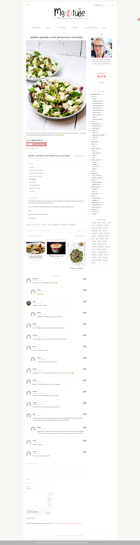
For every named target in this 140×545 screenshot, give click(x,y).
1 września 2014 (30, 230)
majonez (107, 233)
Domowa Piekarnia (95, 148)
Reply (85, 278)
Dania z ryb (95, 130)
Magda (39, 427)
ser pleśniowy (55, 224)
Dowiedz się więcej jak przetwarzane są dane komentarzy (67, 523)
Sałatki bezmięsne (96, 182)
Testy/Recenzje (61, 27)
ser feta (99, 249)
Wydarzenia (75, 27)
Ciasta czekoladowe (97, 105)
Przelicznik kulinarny (91, 27)
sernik (104, 249)
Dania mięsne (95, 128)
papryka (105, 241)
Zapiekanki (95, 137)
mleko (102, 238)
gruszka (29, 224)
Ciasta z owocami (96, 114)
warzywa (106, 254)
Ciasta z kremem (96, 112)
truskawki (94, 254)
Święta (92, 196)
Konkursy (93, 171)
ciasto (93, 225)
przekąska (100, 246)
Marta (39, 290)
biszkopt (94, 222)
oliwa (38, 224)
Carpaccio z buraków (76, 268)
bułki (99, 222)
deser (93, 228)
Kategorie (48, 27)
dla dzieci (98, 228)
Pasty (93, 191)
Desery (93, 144)
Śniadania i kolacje (95, 187)
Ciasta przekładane (97, 110)
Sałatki (56, 34)
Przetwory (94, 164)
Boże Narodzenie (96, 198)
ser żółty (94, 252)
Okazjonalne (94, 173)
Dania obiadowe (95, 123)
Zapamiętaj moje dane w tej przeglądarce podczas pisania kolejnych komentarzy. (50, 499)
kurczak (101, 233)
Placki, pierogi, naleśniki (98, 135)
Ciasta (92, 96)
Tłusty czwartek (96, 175)
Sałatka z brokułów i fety (79, 236)
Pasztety (94, 162)
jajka (100, 230)
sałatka (93, 249)
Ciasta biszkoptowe (97, 103)
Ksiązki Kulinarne (96, 204)
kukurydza (94, 233)
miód (34, 224)
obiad (106, 238)
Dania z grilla (94, 142)
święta (93, 262)
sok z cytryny (64, 224)
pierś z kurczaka (102, 244)
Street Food (95, 166)
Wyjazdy (94, 213)
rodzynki (107, 246)
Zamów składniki (39, 144)
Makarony (94, 132)
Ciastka (93, 121)
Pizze (93, 157)
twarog (100, 254)
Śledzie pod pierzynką (56, 256)
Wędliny (94, 169)
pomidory (94, 246)
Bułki (93, 150)
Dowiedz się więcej (99, 542)
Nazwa (28, 479)
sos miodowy (72, 224)
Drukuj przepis (79, 155)
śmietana (105, 257)
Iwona (34, 452)
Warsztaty (94, 211)
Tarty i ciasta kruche (97, 119)
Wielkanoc (94, 200)
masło (106, 236)
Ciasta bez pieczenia (97, 101)
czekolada (99, 225)
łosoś (99, 257)
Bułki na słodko (96, 153)
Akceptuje (90, 542)
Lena (34, 301)
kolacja (105, 230)
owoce (99, 241)
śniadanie (105, 260)
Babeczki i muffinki (95, 94)
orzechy (44, 224)
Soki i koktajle (94, 193)
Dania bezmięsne (96, 126)
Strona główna (36, 27)
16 (84, 230)
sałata (49, 224)
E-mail (28, 483)
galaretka (94, 230)
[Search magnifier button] (112, 5)
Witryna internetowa (28, 487)
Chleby (94, 155)
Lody (93, 146)
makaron (94, 236)
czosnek (106, 225)
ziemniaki (94, 257)
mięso (97, 238)
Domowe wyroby (95, 160)
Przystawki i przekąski (96, 178)
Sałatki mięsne (95, 184)
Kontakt (104, 27)
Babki (93, 98)
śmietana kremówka (97, 260)
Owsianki (94, 189)
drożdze (105, 228)
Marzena (35, 278)
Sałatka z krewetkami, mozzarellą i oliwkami (35, 256)
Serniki (94, 117)
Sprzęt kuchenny (96, 207)
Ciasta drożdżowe (96, 108)
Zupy (93, 139)
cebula (104, 222)
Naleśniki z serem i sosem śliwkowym (35, 236)
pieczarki (94, 244)
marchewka (100, 236)
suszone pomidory (103, 252)
